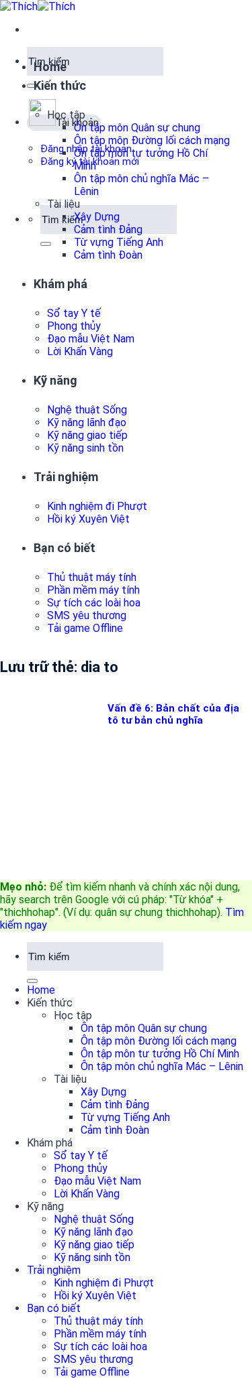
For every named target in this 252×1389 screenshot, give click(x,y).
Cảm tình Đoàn (108, 255)
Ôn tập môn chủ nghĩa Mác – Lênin (162, 1066)
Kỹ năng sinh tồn (85, 448)
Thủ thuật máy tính (91, 577)
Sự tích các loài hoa (93, 602)
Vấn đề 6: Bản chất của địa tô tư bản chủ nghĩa (173, 714)
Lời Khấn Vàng (80, 351)
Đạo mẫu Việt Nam (90, 338)
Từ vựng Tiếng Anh (118, 242)
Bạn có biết (64, 548)
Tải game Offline (85, 628)
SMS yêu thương (86, 615)
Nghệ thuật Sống (87, 409)
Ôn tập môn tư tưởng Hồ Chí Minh (160, 1053)
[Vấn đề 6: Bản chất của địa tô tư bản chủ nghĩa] (101, 864)
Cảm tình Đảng (108, 229)
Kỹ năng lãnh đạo (86, 422)
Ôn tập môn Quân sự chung (137, 127)
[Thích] (37, 6)
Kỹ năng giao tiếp (87, 435)
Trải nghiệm (66, 477)
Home (50, 67)
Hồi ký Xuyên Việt (88, 519)
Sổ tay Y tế (74, 313)
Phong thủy (74, 326)
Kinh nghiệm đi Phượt (97, 506)
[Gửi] (32, 86)
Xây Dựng (97, 216)
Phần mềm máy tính (93, 590)
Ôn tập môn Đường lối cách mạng (152, 140)
